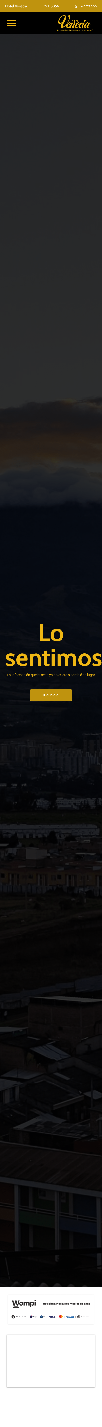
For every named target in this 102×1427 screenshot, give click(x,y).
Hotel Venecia (16, 6)
